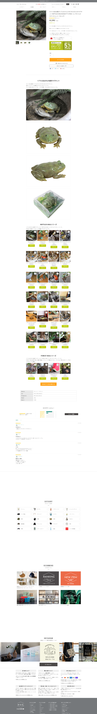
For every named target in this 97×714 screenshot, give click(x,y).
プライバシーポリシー (65, 712)
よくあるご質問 (64, 705)
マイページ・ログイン (65, 707)
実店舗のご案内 (64, 710)
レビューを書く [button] (71, 414)
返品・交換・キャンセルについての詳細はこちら (48, 695)
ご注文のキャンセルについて (62, 63)
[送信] (67, 4)
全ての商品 (32, 712)
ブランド (63, 7)
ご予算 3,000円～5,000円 (53, 705)
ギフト (53, 7)
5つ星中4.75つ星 (28, 413)
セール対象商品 (32, 710)
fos (40, 712)
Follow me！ (49, 664)
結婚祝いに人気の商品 (52, 710)
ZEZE (41, 710)
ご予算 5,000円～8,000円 (53, 706)
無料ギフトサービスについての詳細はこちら (24, 695)
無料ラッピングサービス (29, 688)
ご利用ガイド (64, 704)
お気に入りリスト (65, 709)
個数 (50, 53)
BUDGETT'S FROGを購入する (48, 384)
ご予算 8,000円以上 (52, 707)
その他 (74, 7)
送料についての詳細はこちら (21, 679)
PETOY (41, 711)
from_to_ (41, 708)
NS (40, 706)
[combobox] (58, 4)
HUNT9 (41, 705)
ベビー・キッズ (43, 7)
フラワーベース (32, 707)
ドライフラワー (32, 708)
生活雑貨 (32, 7)
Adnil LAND (42, 707)
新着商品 (31, 711)
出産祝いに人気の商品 (52, 708)
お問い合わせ (64, 706)
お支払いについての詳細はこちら (67, 683)
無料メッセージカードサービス (30, 689)
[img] (18, 423)
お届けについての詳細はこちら (44, 680)
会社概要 (63, 711)
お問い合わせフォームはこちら (67, 695)
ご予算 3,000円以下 (52, 704)
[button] (52, 18)
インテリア (21, 7)
